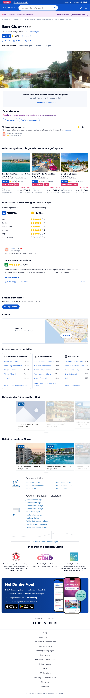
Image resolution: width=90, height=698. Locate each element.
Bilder (38, 46)
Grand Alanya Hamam (42, 370)
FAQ (45, 633)
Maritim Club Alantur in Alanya (36, 521)
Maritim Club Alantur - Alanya (36, 527)
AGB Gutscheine (45, 673)
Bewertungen (25, 46)
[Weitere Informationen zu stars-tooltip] (30, 27)
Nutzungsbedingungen (45, 651)
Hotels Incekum (61, 488)
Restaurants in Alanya (73, 386)
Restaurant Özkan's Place (74, 366)
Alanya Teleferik (10, 374)
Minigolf (7, 378)
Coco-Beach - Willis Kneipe (74, 362)
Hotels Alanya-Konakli (63, 482)
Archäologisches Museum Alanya (14, 366)
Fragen (48, 46)
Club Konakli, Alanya (32, 518)
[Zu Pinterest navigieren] (50, 623)
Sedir (67, 378)
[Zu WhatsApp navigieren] (55, 623)
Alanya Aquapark (40, 378)
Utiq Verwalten (45, 664)
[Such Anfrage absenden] (55, 8)
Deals (6, 2)
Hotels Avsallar (30, 488)
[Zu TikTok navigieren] (45, 623)
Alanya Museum (10, 370)
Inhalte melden (45, 637)
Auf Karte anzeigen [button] (31, 32)
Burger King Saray (72, 370)
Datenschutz (45, 655)
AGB (45, 669)
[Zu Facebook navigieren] (34, 623)
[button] (36, 69)
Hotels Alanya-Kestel (32, 482)
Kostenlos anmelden (79, 14)
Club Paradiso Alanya (33, 503)
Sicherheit (45, 682)
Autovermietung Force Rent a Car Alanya (44, 362)
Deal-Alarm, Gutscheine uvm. (45, 642)
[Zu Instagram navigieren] (39, 623)
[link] (81, 8)
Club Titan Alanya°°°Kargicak (36, 524)
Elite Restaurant (71, 374)
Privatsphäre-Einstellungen (45, 660)
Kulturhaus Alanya (11, 362)
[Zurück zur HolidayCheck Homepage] (9, 8)
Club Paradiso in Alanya (34, 506)
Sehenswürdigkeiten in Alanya (15, 386)
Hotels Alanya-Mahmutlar (34, 485)
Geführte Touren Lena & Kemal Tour (44, 366)
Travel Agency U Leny (42, 374)
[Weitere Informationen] (18, 190)
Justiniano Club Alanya (33, 500)
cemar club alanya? (32, 512)
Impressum (45, 687)
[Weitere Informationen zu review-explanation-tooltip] (30, 36)
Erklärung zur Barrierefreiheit (45, 678)
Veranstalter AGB (45, 646)
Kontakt (66, 2)
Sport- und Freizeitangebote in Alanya (46, 384)
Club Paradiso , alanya (33, 515)
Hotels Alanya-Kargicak (64, 485)
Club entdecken (62, 14)
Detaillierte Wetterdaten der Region (45, 542)
